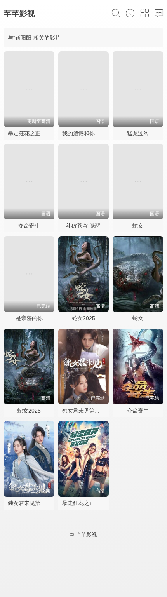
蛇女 (137, 226)
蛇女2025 (83, 318)
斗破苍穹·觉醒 (83, 226)
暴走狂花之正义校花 (32, 133)
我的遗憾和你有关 (84, 133)
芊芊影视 (19, 13)
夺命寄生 (29, 226)
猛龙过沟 (138, 133)
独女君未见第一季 (29, 503)
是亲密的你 (29, 318)
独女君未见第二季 (84, 410)
